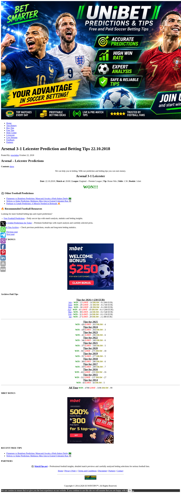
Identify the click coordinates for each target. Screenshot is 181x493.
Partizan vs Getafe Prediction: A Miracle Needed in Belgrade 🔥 (33, 203)
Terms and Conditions (87, 471)
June (70, 305)
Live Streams (11, 137)
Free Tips (10, 130)
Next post (10, 234)
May (70, 307)
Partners (9, 142)
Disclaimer (102, 471)
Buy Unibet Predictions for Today (18, 223)
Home (9, 123)
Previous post (12, 232)
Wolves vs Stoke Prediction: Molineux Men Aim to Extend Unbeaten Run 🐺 (38, 201)
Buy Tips (10, 128)
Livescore (10, 135)
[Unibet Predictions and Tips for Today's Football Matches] (90, 60)
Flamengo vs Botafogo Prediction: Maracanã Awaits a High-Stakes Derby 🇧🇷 (38, 198)
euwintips (15, 155)
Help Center (11, 133)
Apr (69, 309)
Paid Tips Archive (11, 227)
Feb (70, 314)
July (70, 302)
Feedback (10, 140)
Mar (70, 312)
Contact (120, 471)
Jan (70, 317)
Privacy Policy (71, 471)
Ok (130, 491)
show (12, 166)
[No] (133, 491)
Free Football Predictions (14, 218)
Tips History (11, 125)
